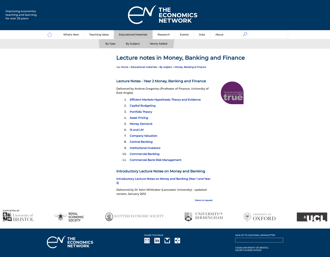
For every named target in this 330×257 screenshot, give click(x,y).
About (219, 34)
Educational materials (144, 67)
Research (164, 34)
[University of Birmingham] (203, 217)
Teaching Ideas (99, 34)
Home (124, 67)
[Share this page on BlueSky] (169, 242)
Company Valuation (143, 135)
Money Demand (141, 123)
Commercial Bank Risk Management (156, 160)
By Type (110, 43)
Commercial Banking (145, 154)
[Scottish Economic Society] (134, 217)
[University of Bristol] (18, 216)
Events (184, 34)
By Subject (133, 43)
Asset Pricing (139, 117)
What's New (71, 34)
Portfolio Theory (141, 111)
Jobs (202, 34)
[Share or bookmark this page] (179, 242)
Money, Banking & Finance (190, 67)
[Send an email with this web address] (149, 242)
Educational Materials (133, 34)
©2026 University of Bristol (252, 247)
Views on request (204, 200)
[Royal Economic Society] (69, 217)
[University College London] (312, 217)
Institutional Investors (145, 148)
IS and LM (137, 129)
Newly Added (158, 43)
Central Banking (141, 141)
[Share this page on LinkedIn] (159, 242)
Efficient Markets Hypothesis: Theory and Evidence (165, 99)
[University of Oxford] (259, 217)
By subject (166, 67)
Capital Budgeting (143, 105)
